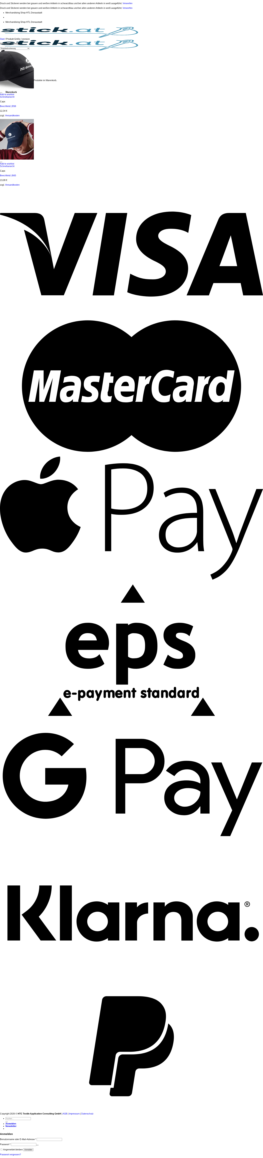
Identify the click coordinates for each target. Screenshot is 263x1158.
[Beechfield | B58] (17, 89)
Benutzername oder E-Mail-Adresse (18, 1139)
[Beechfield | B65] (17, 159)
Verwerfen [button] (127, 3)
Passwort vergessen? (10, 1154)
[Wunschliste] (1, 92)
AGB (65, 1114)
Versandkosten (12, 115)
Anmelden (28, 1150)
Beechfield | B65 (8, 175)
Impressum (74, 1114)
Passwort (5, 1144)
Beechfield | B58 (8, 106)
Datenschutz (87, 1114)
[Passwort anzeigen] (37, 1145)
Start (2, 39)
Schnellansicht (7, 97)
